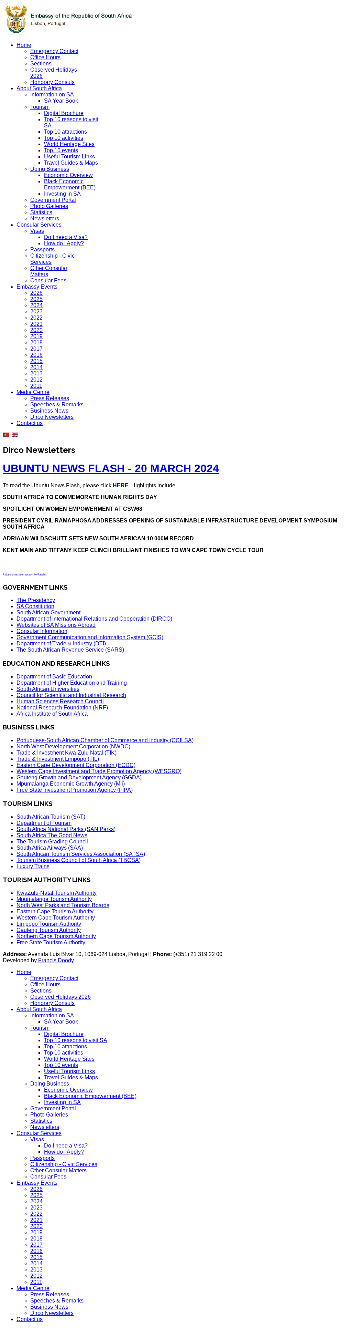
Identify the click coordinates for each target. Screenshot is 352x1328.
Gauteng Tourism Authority (48, 930)
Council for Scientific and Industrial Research (71, 695)
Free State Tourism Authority (50, 942)
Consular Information (41, 631)
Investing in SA (62, 194)
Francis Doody (55, 960)
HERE (121, 485)
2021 (36, 324)
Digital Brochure (64, 113)
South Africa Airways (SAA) (49, 848)
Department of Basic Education (54, 676)
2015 (36, 361)
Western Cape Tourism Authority (55, 918)
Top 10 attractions (65, 132)
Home (23, 45)
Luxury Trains (33, 866)
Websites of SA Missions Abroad (56, 625)
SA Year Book (61, 101)
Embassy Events (36, 287)
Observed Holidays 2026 (60, 997)
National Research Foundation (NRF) (62, 707)
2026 (36, 293)
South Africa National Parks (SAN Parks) (66, 829)
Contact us (29, 423)
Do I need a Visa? (66, 237)
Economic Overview (68, 175)
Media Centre (33, 392)
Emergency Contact (54, 51)
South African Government (48, 612)
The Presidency (35, 600)
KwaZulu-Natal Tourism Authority (56, 893)
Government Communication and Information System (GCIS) (89, 637)
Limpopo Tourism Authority (48, 924)
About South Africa (39, 88)
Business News (49, 411)
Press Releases (49, 398)
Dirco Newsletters (52, 417)
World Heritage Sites (69, 144)
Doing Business (49, 169)
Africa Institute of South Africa (52, 714)
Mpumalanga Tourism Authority (54, 899)
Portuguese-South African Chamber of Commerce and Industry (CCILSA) (105, 740)
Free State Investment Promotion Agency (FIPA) (74, 790)
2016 (36, 355)
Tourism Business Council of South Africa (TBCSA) (78, 860)
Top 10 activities (63, 138)
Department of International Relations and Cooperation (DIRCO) (94, 619)
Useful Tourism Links (69, 156)
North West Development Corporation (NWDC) (73, 746)
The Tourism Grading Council (52, 841)
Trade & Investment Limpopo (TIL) (57, 759)
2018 (36, 342)
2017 (36, 349)
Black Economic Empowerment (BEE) (70, 184)
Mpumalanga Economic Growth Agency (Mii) (70, 784)
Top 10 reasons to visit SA (75, 1040)
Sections (41, 63)
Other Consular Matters (58, 1170)
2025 (36, 299)
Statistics (41, 212)
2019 (36, 336)
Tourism (40, 107)
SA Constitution (35, 606)
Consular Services (39, 225)
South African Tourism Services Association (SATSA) (80, 854)
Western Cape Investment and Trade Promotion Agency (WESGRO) (99, 771)
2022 (36, 318)
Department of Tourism (44, 823)
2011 (36, 386)
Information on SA (52, 94)
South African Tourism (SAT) (50, 817)
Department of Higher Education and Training (71, 683)
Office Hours (45, 57)
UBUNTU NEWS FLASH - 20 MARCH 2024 (111, 468)
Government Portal (53, 200)
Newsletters (44, 218)
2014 (36, 367)
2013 (36, 373)
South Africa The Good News (51, 835)
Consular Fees (48, 280)
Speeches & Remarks (57, 404)
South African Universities (47, 689)
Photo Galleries (49, 206)
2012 (36, 380)
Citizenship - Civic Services (63, 1164)
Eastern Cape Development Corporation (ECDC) (75, 765)
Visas (37, 231)
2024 (36, 305)
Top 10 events (61, 150)
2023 (36, 311)
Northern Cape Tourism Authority (56, 936)
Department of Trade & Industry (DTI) (61, 643)
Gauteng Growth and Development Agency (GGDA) (79, 777)
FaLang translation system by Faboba (24, 574)
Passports (42, 249)
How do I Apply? (64, 243)
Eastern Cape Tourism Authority (55, 911)
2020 (36, 330)
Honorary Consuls (52, 82)
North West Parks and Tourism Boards (62, 905)
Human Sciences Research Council (60, 701)
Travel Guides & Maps (71, 163)
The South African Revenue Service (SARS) (70, 650)
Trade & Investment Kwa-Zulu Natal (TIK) (66, 753)
